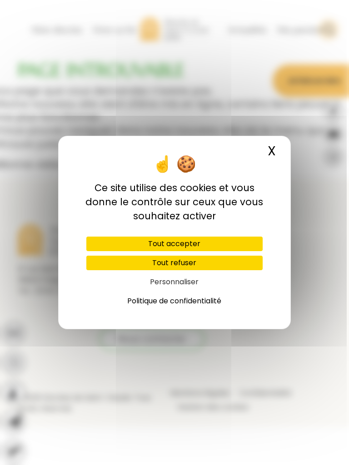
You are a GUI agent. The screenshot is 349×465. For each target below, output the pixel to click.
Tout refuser (174, 262)
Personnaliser (174, 282)
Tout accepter (174, 243)
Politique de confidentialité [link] (174, 301)
